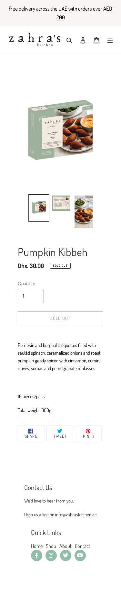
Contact (82, 546)
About (65, 546)
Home (37, 546)
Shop (51, 546)
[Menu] (110, 40)
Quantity (26, 284)
